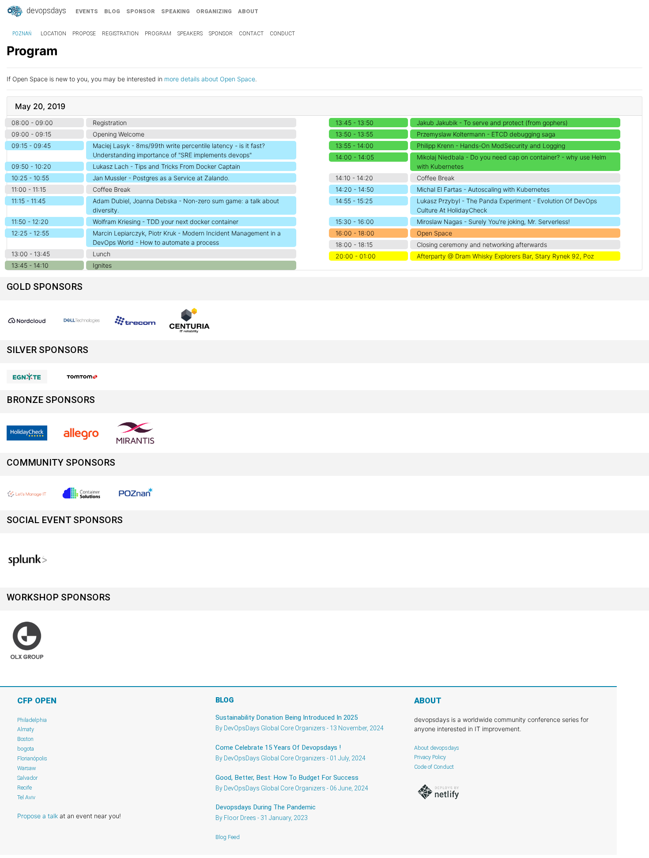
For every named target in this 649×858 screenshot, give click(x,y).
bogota (25, 748)
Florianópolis (32, 758)
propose (84, 33)
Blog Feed (227, 837)
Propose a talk (37, 816)
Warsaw (26, 768)
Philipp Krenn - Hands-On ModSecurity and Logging (491, 145)
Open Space (434, 233)
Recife (24, 787)
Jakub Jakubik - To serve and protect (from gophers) (492, 122)
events (86, 11)
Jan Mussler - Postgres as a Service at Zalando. (161, 178)
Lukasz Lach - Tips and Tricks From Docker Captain (166, 166)
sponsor (140, 11)
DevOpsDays (45, 10)
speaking (175, 11)
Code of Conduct (434, 766)
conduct (282, 33)
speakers (190, 33)
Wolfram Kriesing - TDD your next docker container (165, 221)
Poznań (21, 33)
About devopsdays (436, 747)
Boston (25, 739)
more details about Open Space (209, 79)
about (248, 11)
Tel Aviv (26, 797)
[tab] (324, 106)
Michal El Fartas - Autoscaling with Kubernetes (483, 189)
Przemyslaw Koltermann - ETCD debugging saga (486, 134)
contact (251, 33)
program (158, 33)
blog (112, 11)
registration (120, 33)
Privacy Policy (430, 757)
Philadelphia (32, 720)
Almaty (25, 729)
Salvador (27, 777)
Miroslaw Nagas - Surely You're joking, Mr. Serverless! (493, 221)
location (53, 33)
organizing (214, 11)
